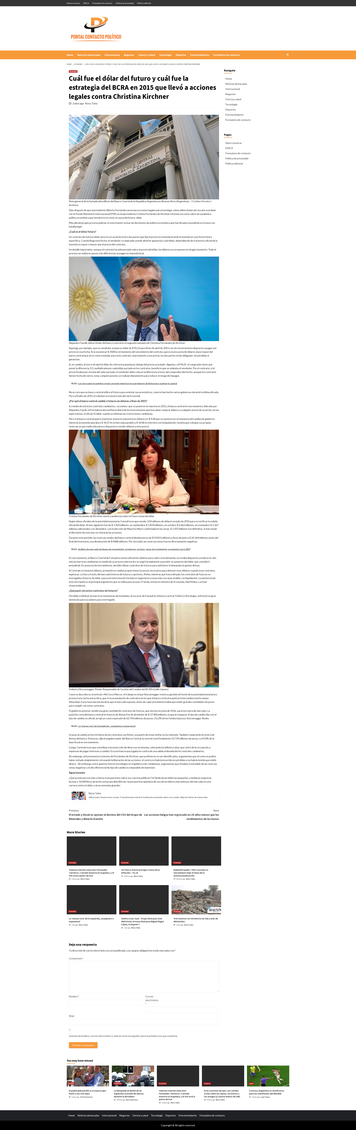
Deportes (181, 54)
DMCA (86, 3)
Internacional (112, 54)
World (71, 1083)
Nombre (74, 996)
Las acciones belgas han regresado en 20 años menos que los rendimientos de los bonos (181, 815)
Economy (73, 71)
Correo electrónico (151, 1000)
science (207, 1083)
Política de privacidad (125, 3)
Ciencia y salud (146, 54)
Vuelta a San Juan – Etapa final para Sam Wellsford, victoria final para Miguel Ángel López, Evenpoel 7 (142, 921)
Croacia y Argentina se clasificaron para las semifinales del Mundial (266, 1092)
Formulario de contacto (102, 3)
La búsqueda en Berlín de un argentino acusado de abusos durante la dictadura (129, 1093)
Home (70, 54)
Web (71, 1016)
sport (251, 1083)
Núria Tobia (91, 103)
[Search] (287, 54)
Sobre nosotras (73, 3)
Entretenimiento (199, 54)
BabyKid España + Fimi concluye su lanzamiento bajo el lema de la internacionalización (191, 872)
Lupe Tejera (265, 1097)
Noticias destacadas (88, 54)
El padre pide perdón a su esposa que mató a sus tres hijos (87, 1092)
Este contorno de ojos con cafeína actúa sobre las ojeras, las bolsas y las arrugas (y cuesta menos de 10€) (222, 1093)
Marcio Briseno (132, 1100)
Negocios (129, 54)
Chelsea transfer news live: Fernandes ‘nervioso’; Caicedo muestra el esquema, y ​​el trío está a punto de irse (91, 872)
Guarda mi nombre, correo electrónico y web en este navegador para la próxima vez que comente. (123, 1035)
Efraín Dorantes (86, 1097)
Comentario (76, 958)
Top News (117, 1083)
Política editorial (144, 3)
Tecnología (165, 54)
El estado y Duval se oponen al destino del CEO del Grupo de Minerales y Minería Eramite (105, 815)
